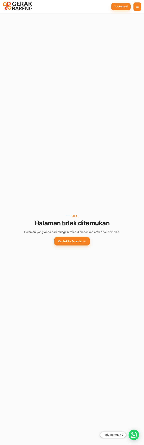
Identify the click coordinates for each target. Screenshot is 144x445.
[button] (134, 435)
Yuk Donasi (121, 6)
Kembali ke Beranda (69, 241)
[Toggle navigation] (137, 6)
